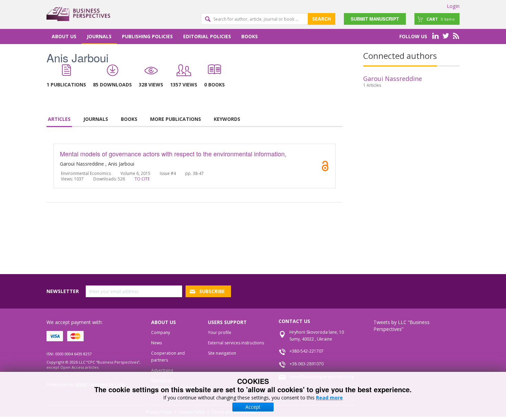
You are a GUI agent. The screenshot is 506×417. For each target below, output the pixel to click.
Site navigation (222, 353)
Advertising (162, 370)
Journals (99, 36)
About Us (64, 36)
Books (249, 36)
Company (160, 332)
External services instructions (236, 343)
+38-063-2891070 (306, 364)
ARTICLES (59, 119)
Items (440, 19)
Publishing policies (147, 36)
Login (453, 6)
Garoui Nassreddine (392, 78)
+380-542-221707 (306, 351)
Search (321, 18)
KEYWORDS (227, 119)
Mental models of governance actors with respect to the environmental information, (173, 153)
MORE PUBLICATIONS (175, 119)
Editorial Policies (207, 36)
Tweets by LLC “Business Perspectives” (401, 325)
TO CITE (142, 179)
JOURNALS (95, 119)
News (156, 343)
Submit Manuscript (375, 18)
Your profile (219, 332)
